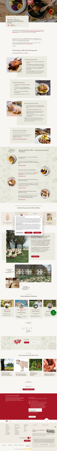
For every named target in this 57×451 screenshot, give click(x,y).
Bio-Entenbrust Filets (37, 31)
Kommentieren (24, 25)
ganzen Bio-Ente (15, 32)
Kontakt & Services (45, 425)
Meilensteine (7, 428)
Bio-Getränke (16, 430)
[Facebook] (28, 438)
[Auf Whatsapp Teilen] (29, 328)
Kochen (25, 428)
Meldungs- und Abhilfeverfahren (19, 445)
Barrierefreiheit (10, 445)
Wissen (25, 429)
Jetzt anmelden (32, 416)
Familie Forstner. (30, 43)
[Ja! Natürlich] (30, 3)
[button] (10, 2)
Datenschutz (4, 445)
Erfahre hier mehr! (35, 256)
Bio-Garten (16, 429)
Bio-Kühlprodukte (17, 432)
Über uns (7, 425)
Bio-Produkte (17, 425)
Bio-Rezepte (35, 425)
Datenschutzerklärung (49, 441)
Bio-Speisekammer (17, 431)
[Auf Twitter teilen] (27, 328)
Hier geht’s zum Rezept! (22, 165)
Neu (15, 426)
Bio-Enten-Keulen (30, 31)
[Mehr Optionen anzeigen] (34, 328)
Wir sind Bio (7, 426)
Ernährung (25, 426)
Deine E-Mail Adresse (33, 401)
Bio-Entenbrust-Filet (29, 106)
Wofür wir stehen (8, 429)
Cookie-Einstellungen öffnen (44, 444)
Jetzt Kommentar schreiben (29, 389)
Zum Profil (26, 342)
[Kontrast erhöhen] (1, 2)
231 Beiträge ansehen (35, 342)
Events (25, 431)
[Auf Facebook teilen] (25, 328)
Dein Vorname (31, 397)
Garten (25, 427)
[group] (7, 368)
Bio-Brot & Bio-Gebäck (17, 427)
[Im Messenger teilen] (32, 328)
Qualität (7, 430)
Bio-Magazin (26, 425)
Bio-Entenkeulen (27, 84)
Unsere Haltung (8, 427)
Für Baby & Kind (17, 428)
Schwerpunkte (25, 430)
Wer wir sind (7, 431)
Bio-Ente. (28, 62)
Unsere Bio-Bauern (8, 432)
